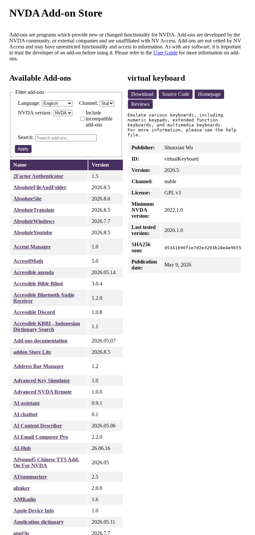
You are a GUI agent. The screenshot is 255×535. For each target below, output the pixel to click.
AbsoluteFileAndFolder (39, 187)
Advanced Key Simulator (41, 380)
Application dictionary (38, 522)
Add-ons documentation (40, 341)
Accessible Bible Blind (38, 283)
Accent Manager (32, 247)
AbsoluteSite (27, 198)
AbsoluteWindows (33, 221)
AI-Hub (22, 448)
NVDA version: (34, 112)
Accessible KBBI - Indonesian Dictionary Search (46, 326)
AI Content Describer (37, 425)
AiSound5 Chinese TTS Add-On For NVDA (46, 462)
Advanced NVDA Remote (42, 392)
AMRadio (24, 499)
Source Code (175, 94)
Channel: (88, 103)
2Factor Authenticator (38, 176)
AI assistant (26, 403)
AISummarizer (30, 477)
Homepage (209, 94)
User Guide (165, 52)
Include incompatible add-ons (99, 118)
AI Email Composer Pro (40, 437)
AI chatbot (25, 414)
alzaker (21, 488)
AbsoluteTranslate (33, 210)
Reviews (140, 104)
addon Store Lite (32, 352)
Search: (26, 137)
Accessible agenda (33, 272)
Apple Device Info (33, 510)
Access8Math (28, 261)
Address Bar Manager (38, 366)
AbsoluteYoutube (32, 232)
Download (142, 94)
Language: (29, 103)
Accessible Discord (34, 312)
